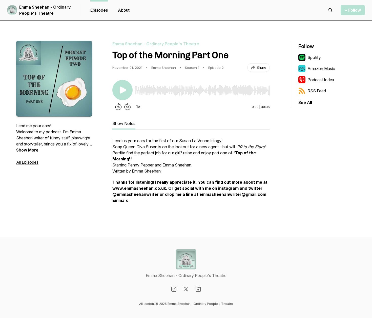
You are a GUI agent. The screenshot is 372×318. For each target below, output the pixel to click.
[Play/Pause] (122, 90)
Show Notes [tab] (123, 123)
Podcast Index (320, 79)
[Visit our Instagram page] (173, 289)
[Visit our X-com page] (186, 289)
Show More (27, 150)
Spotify (314, 57)
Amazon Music (321, 68)
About (124, 10)
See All (305, 102)
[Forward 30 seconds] (127, 106)
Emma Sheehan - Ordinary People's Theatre (45, 10)
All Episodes (27, 162)
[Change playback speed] (138, 106)
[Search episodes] (330, 10)
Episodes (99, 10)
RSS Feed (316, 90)
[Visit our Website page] (198, 289)
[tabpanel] (191, 173)
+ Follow (353, 10)
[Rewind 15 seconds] (118, 106)
